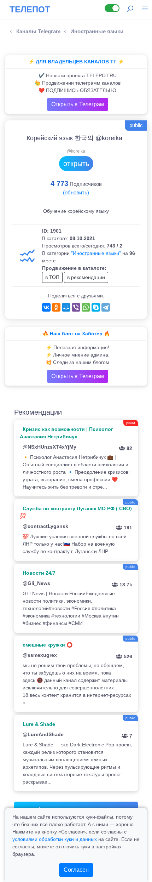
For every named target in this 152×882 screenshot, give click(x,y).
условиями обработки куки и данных (54, 839)
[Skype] (96, 307)
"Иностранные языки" (96, 253)
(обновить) (76, 192)
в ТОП (52, 277)
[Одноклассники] (56, 307)
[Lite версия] (112, 8)
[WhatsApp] (86, 307)
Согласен (76, 870)
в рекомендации (86, 277)
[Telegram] (105, 307)
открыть (76, 163)
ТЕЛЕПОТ (30, 9)
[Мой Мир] (66, 307)
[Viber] (76, 307)
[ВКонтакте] (46, 307)
